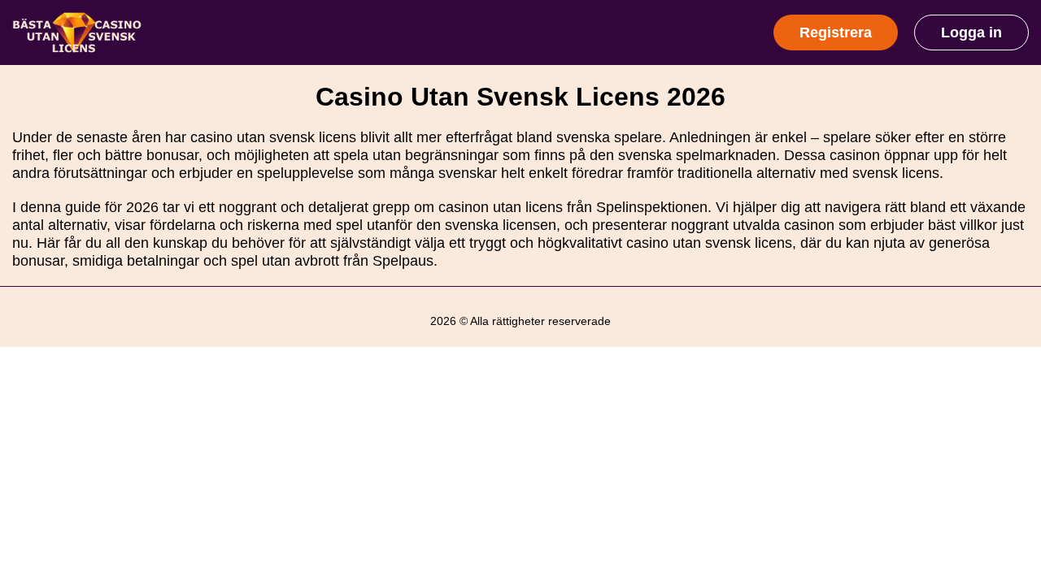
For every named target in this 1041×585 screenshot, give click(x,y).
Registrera (835, 32)
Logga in (971, 32)
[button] (1012, 485)
